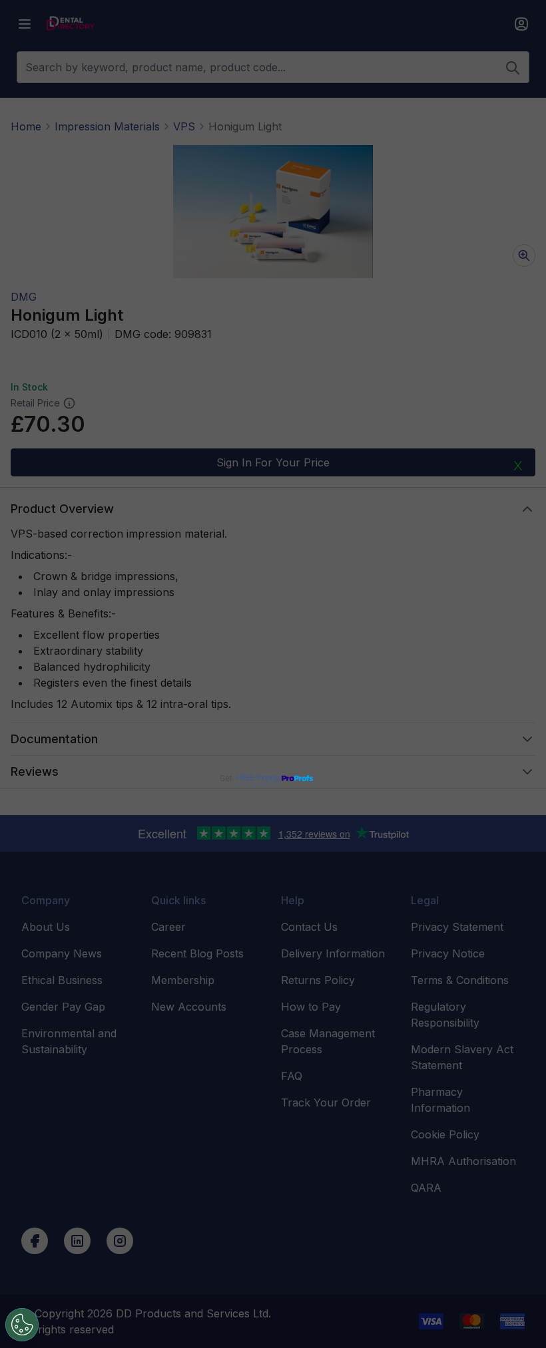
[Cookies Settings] (22, 1324)
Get (249, 778)
